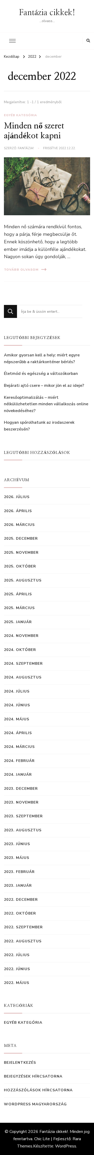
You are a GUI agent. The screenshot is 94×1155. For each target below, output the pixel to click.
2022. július (17, 954)
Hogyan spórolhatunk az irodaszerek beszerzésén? (39, 426)
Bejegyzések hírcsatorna (33, 1076)
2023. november (21, 802)
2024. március (19, 746)
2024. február (19, 760)
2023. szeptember (23, 816)
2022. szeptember (23, 927)
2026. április (18, 510)
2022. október (20, 913)
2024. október (20, 649)
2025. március (19, 607)
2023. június (17, 843)
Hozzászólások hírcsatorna (38, 1090)
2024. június (17, 705)
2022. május (16, 982)
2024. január (18, 774)
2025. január (18, 621)
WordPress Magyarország (35, 1104)
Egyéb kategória (20, 115)
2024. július (17, 691)
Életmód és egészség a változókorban (41, 373)
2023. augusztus (23, 830)
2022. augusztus (23, 941)
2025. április (18, 594)
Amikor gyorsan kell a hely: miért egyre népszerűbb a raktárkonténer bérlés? (42, 358)
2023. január (18, 885)
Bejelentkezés (20, 1062)
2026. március (19, 524)
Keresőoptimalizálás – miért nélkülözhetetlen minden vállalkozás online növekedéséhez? (46, 404)
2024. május (16, 719)
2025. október (20, 566)
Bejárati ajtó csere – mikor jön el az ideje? (44, 385)
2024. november (21, 635)
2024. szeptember (23, 663)
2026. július (17, 496)
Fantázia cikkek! (47, 13)
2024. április (18, 732)
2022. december (21, 899)
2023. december (21, 788)
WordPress (65, 1146)
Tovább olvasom (21, 269)
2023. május (16, 857)
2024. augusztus (23, 677)
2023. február (19, 871)
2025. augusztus (23, 580)
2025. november (21, 552)
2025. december (21, 538)
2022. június (17, 969)
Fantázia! (26, 148)
